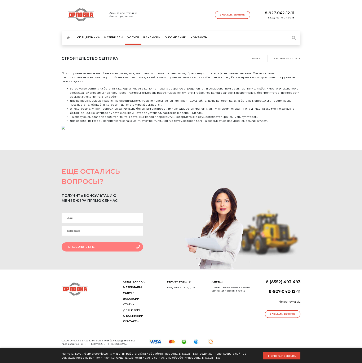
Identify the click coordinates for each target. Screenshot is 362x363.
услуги (133, 37)
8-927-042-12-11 (279, 13)
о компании (175, 37)
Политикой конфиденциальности (118, 357)
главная (255, 58)
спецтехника (88, 37)
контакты (199, 37)
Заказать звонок (232, 15)
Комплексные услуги (287, 58)
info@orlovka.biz (289, 301)
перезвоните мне (80, 246)
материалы (113, 37)
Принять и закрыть (282, 355)
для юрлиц (132, 310)
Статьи (128, 304)
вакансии (152, 37)
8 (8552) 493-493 (283, 281)
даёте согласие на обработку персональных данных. (182, 357)
